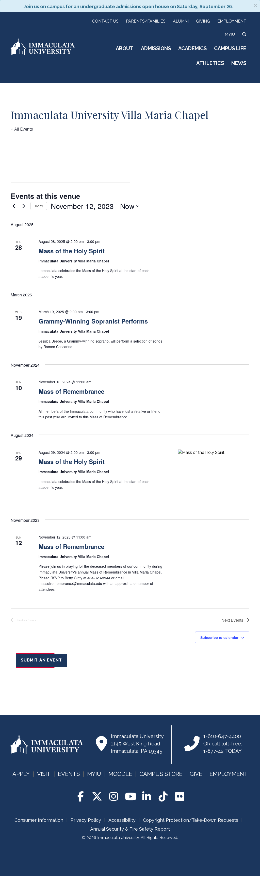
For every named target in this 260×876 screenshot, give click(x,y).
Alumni (181, 21)
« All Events (22, 129)
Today (39, 206)
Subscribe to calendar (219, 637)
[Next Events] (24, 206)
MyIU (230, 34)
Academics (192, 48)
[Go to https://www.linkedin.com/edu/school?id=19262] (146, 796)
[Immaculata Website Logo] (42, 54)
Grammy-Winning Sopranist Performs (93, 321)
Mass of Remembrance (71, 391)
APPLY (21, 774)
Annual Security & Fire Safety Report (130, 829)
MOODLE (120, 774)
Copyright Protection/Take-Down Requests (190, 820)
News (238, 63)
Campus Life (230, 48)
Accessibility (122, 820)
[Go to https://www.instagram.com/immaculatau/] (113, 796)
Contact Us (105, 21)
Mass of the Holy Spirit (72, 250)
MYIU (94, 774)
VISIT (44, 774)
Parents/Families (146, 21)
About (125, 48)
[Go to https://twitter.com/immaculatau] (97, 796)
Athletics (210, 63)
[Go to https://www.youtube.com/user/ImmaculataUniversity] (130, 796)
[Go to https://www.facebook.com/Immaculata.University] (80, 796)
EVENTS (69, 774)
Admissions (156, 48)
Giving (203, 21)
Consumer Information (38, 820)
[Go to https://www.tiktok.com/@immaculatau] (163, 796)
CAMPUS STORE (160, 774)
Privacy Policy (86, 820)
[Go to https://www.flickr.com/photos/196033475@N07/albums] (179, 796)
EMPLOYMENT (228, 774)
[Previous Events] (14, 206)
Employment (231, 21)
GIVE (196, 774)
